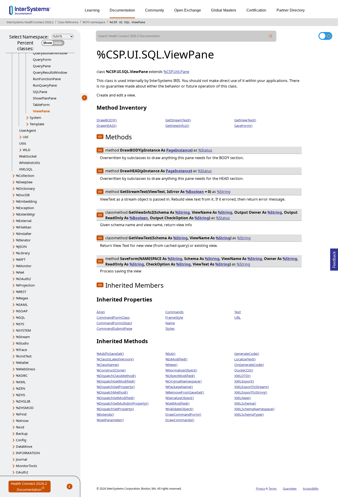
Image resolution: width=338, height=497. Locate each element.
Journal (21, 459)
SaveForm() (243, 125)
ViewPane (138, 22)
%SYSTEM (23, 330)
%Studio (22, 343)
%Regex (22, 298)
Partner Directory (291, 10)
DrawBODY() (107, 120)
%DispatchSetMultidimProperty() (123, 403)
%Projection (25, 285)
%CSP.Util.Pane (176, 71)
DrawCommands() (179, 420)
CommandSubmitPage (114, 328)
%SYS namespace (94, 22)
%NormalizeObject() (181, 370)
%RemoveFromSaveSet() (184, 392)
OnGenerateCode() (249, 364)
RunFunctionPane (47, 78)
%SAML (22, 304)
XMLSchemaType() (249, 414)
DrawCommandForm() (183, 414)
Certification (256, 10)
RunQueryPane (45, 85)
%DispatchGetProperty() (116, 386)
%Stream (23, 336)
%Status (205, 150)
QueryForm (42, 59)
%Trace (21, 349)
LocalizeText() (245, 359)
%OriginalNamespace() (183, 381)
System (35, 117)
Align (101, 312)
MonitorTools (26, 465)
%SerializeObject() (179, 397)
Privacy (260, 489)
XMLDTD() (242, 375)
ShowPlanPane (44, 98)
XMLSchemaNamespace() (254, 408)
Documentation (122, 10)
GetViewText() (245, 120)
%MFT (21, 259)
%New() (171, 364)
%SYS (20, 324)
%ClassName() (108, 364)
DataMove (24, 446)
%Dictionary (25, 188)
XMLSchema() (245, 403)
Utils (22, 143)
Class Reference (68, 22)
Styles (170, 328)
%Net (20, 272)
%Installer (24, 233)
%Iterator (23, 240)
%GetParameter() (110, 420)
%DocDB (23, 195)
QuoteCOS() (243, 370)
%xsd (20, 427)
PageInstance (178, 150)
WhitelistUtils (29, 162)
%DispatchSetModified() (116, 397)
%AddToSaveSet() (110, 353)
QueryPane (42, 66)
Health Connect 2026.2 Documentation (31, 486)
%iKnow (22, 420)
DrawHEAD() (107, 125)
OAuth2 (22, 472)
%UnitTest (24, 356)
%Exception (25, 207)
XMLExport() (244, 381)
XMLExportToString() (250, 392)
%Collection (25, 175)
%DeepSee (24, 182)
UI (120, 22)
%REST (21, 291)
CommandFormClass (113, 317)
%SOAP (22, 311)
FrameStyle (174, 317)
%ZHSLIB (23, 401)
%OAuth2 (23, 278)
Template (37, 124)
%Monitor (24, 265)
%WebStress (25, 369)
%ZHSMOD (25, 407)
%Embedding (26, 201)
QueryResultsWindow (50, 72)
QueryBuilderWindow (50, 53)
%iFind (21, 414)
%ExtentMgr (25, 214)
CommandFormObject (114, 323)
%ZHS (20, 394)
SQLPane (40, 91)
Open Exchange (187, 10)
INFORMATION (28, 452)
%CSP (113, 22)
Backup (22, 433)
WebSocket (28, 156)
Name (170, 323)
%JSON (21, 246)
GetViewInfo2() (177, 125)
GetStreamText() (178, 120)
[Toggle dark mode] (325, 36)
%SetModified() (177, 403)
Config (21, 440)
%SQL (20, 317)
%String (223, 191)
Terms (273, 489)
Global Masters (223, 10)
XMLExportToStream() (251, 386)
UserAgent (27, 130)
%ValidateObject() (179, 408)
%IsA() (170, 353)
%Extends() (105, 414)
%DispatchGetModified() (116, 381)
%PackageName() (179, 386)
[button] (100, 136)
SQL (127, 22)
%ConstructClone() (111, 370)
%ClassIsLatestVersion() (115, 359)
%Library (23, 253)
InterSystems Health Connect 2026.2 (30, 22)
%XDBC (22, 375)
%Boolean (195, 191)
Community (154, 10)
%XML (21, 382)
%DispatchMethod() (112, 392)
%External (24, 220)
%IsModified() (176, 359)
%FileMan (23, 227)
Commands (174, 312)
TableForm (41, 104)
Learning (92, 10)
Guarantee (290, 489)
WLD (26, 149)
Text (237, 312)
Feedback (334, 258)
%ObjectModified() (180, 375)
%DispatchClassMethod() (116, 375)
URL (237, 317)
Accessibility (310, 489)
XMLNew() (242, 397)
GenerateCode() (246, 353)
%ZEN (20, 388)
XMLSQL (26, 169)
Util (25, 136)
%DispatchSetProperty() (115, 408)
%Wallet (22, 362)
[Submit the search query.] (270, 36)
